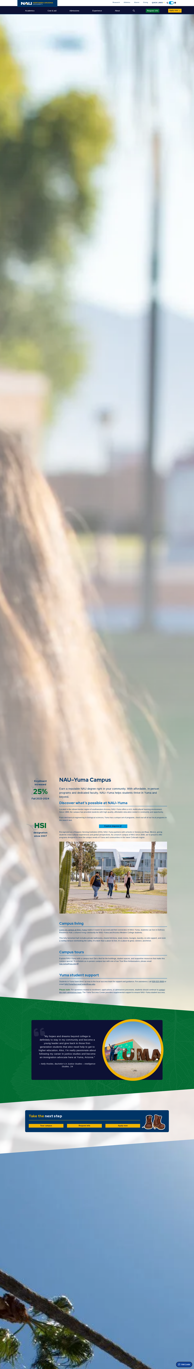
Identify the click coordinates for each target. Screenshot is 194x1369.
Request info (84, 1126)
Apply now (123, 1126)
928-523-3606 (158, 981)
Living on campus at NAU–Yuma (73, 930)
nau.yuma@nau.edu (67, 964)
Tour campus (46, 1126)
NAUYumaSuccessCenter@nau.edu (79, 984)
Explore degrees (111, 826)
